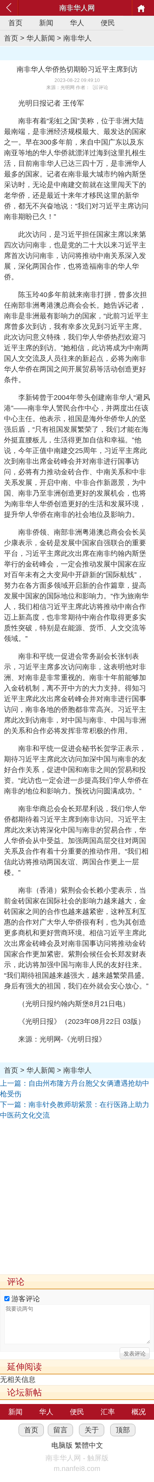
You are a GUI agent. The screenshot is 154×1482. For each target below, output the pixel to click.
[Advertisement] (77, 1197)
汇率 (108, 1412)
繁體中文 (89, 1445)
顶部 (123, 1430)
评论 (103, 87)
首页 (15, 23)
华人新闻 (40, 38)
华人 (77, 23)
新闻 (46, 23)
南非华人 (77, 38)
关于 (92, 1430)
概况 (138, 1412)
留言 (60, 1430)
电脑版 (62, 1445)
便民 (108, 23)
